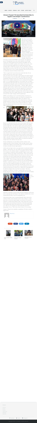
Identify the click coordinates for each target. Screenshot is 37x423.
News (6, 10)
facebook (12, 418)
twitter (18, 418)
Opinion (15, 10)
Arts (19, 10)
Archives (4, 407)
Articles (4, 408)
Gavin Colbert (14, 247)
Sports (10, 10)
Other (22, 10)
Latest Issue (28, 10)
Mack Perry (15, 18)
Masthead (4, 412)
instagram (25, 418)
